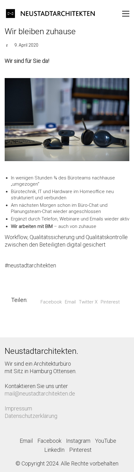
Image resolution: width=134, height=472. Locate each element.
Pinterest (110, 302)
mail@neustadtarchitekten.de (40, 393)
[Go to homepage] (51, 13)
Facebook (51, 302)
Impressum (18, 408)
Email (70, 302)
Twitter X (88, 302)
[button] (125, 13)
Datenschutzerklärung (31, 416)
